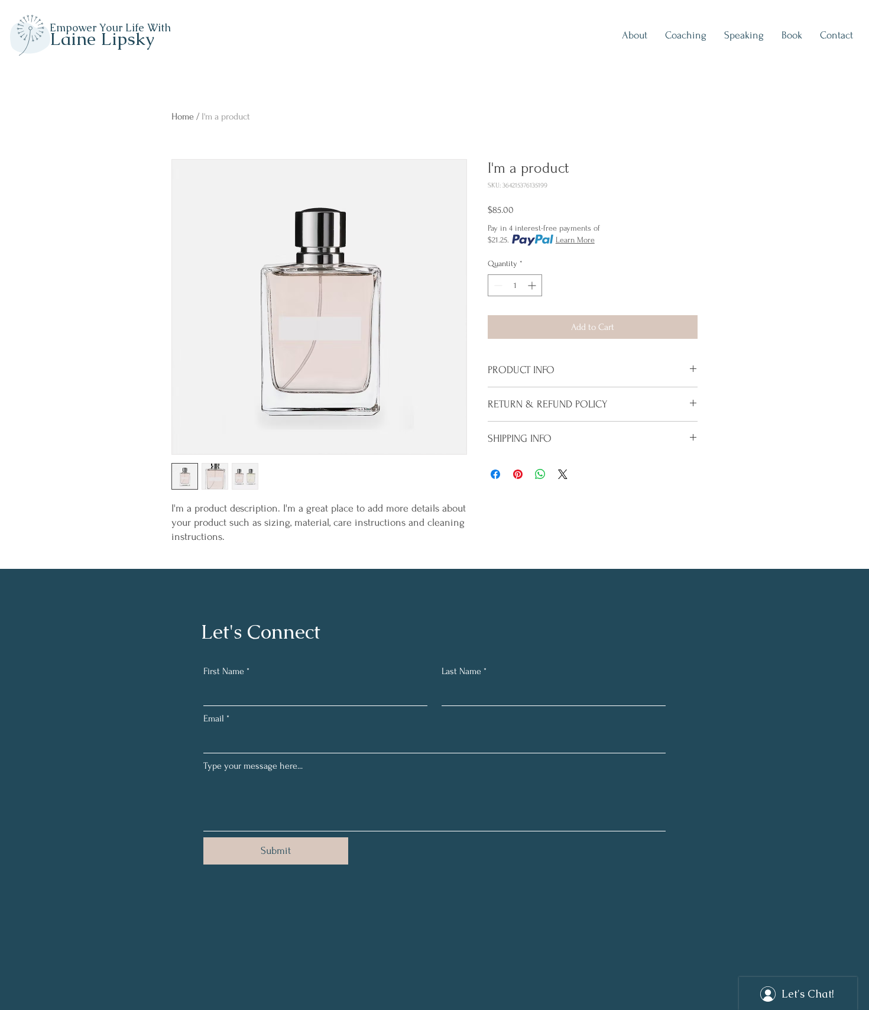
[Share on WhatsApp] (540, 474)
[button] (685, 35)
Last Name (464, 671)
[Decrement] (496, 285)
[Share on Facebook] (495, 474)
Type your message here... (253, 765)
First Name (226, 671)
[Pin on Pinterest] (518, 474)
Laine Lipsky (102, 38)
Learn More (575, 239)
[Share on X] (563, 474)
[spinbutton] (515, 285)
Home (182, 116)
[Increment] (533, 285)
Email (216, 718)
